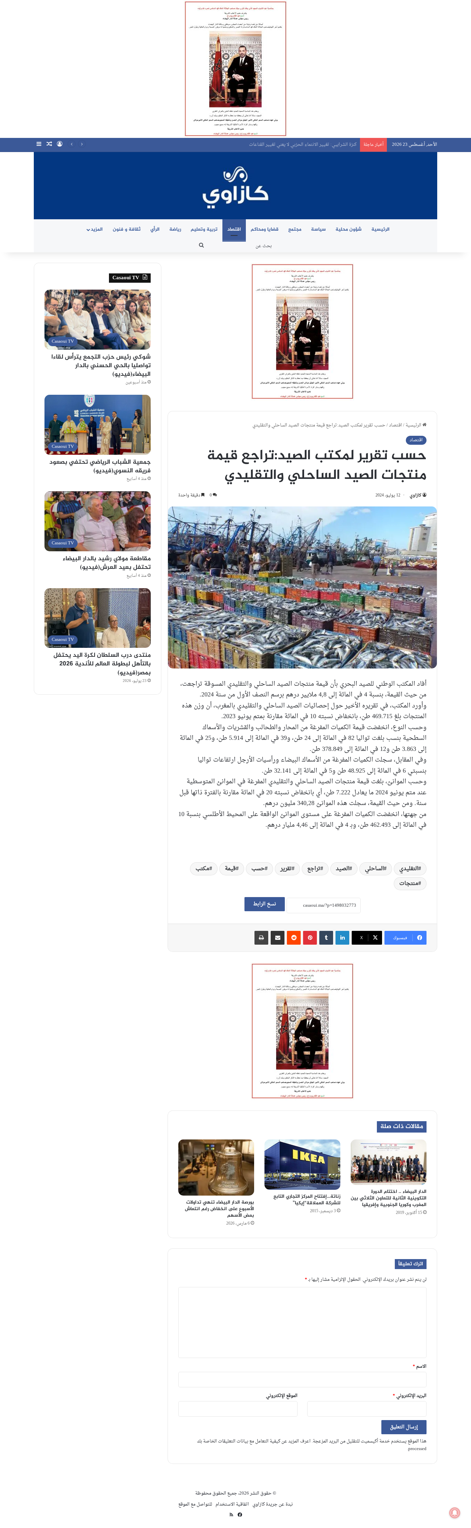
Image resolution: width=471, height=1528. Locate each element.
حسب (258, 869)
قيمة (230, 869)
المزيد (97, 229)
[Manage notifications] (454, 1512)
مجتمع (294, 229)
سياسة (318, 229)
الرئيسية (380, 229)
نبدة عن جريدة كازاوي (272, 1504)
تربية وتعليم (204, 229)
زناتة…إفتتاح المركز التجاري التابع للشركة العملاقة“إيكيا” (306, 1200)
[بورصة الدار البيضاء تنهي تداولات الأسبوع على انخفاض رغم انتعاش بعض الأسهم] (216, 1167)
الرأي (155, 229)
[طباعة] (261, 938)
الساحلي (374, 869)
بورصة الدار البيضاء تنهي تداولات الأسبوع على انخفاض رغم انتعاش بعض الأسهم (219, 1208)
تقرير (286, 869)
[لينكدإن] (342, 938)
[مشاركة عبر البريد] (277, 938)
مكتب (202, 869)
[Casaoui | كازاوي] (235, 185)
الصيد (342, 869)
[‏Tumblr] (326, 938)
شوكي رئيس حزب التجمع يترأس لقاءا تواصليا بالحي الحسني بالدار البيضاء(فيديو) (101, 366)
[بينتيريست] (310, 938)
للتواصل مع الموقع (195, 1504)
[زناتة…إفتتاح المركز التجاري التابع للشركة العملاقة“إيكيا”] (302, 1164)
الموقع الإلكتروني (282, 1395)
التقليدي (408, 869)
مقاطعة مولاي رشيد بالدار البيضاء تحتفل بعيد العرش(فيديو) (107, 563)
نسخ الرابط (264, 904)
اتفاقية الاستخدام (232, 1504)
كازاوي (415, 495)
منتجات (408, 883)
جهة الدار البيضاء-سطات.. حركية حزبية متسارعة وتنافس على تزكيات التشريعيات (280, 144)
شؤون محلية (348, 229)
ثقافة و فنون (127, 229)
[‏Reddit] (294, 938)
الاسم (420, 1366)
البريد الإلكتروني (410, 1395)
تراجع (313, 869)
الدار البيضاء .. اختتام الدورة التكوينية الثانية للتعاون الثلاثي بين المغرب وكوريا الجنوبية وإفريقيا (389, 1198)
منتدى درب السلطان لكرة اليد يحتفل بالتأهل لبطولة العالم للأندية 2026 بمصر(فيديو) (102, 664)
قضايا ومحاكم (265, 229)
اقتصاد (234, 229)
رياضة (175, 229)
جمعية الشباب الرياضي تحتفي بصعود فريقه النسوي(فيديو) (100, 466)
